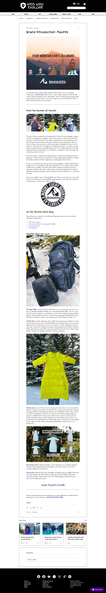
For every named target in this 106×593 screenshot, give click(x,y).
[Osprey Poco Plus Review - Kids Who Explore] (53, 529)
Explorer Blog (27, 584)
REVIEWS (29, 502)
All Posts (21, 18)
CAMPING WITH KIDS (41, 18)
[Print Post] (41, 507)
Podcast (26, 585)
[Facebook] (43, 576)
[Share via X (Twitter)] (30, 507)
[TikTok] (64, 576)
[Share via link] (37, 507)
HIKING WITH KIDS (66, 18)
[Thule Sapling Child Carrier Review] (29, 529)
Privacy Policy (46, 585)
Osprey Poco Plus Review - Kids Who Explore (52, 538)
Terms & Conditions (47, 587)
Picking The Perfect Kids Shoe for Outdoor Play (76, 538)
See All (85, 520)
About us (26, 581)
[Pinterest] (69, 576)
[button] (85, 3)
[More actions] (79, 28)
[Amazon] (38, 576)
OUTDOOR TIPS (54, 18)
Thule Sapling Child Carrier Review (27, 538)
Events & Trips (27, 582)
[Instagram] (59, 576)
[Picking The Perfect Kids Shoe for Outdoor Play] (76, 529)
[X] (54, 576)
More (75, 18)
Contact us (45, 584)
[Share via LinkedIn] (34, 507)
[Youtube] (49, 576)
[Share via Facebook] (27, 507)
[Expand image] (35, 122)
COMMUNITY (29, 18)
